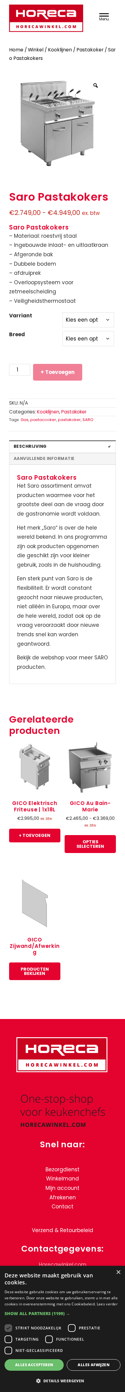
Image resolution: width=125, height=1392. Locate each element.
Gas (25, 420)
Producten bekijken (35, 971)
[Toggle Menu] (104, 16)
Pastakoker (89, 50)
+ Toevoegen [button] (34, 835)
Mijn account (62, 1188)
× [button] (118, 1272)
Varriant (20, 315)
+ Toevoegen (58, 372)
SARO (88, 420)
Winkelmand (62, 1179)
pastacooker (43, 420)
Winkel (35, 50)
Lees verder (107, 1304)
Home (16, 50)
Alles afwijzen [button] (94, 1364)
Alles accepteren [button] (34, 1364)
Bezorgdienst (62, 1169)
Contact (62, 1207)
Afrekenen (62, 1197)
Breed (17, 334)
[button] (62, 1313)
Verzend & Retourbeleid (62, 1230)
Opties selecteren (90, 844)
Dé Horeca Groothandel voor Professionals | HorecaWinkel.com (47, 19)
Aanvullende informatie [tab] (44, 458)
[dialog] (62, 1329)
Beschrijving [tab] (30, 446)
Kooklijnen (60, 50)
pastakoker (69, 420)
